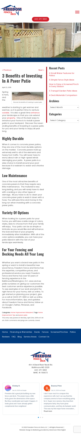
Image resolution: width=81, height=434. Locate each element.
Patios (73, 332)
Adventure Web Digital (57, 430)
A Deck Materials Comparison (63, 95)
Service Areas (30, 337)
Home (5, 332)
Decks (37, 332)
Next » (41, 70)
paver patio (23, 315)
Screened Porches (59, 332)
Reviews (6, 337)
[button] (38, 417)
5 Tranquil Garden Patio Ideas (63, 91)
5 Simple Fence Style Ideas (61, 80)
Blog (20, 337)
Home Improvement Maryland (22, 312)
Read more (48, 411)
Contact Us (44, 337)
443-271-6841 (40, 19)
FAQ (13, 337)
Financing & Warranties (21, 332)
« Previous (6, 70)
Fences (45, 332)
